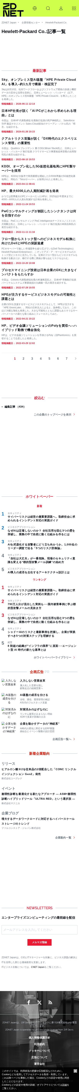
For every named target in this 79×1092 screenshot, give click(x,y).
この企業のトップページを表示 (52, 414)
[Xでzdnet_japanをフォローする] (39, 1002)
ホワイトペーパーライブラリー (52, 657)
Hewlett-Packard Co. (56, 22)
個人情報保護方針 (39, 1037)
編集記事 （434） (15, 406)
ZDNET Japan (9, 22)
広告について (39, 1057)
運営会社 (39, 1063)
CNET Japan (37, 967)
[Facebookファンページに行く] (29, 1002)
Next (74, 359)
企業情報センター (31, 22)
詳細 (64, 1085)
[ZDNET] (13, 8)
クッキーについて (39, 1050)
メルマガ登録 (39, 942)
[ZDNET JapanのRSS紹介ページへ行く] (50, 1002)
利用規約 (39, 1044)
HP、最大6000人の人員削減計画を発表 (30, 190)
